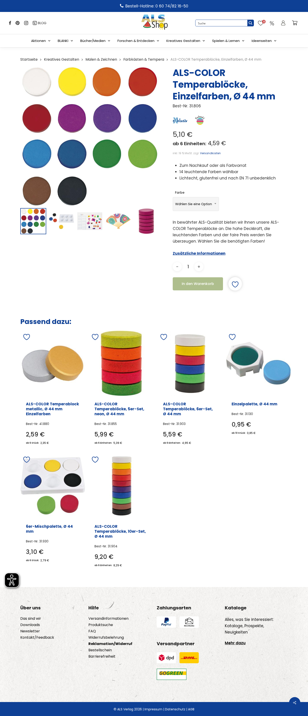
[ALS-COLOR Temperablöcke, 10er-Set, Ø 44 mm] (121, 485)
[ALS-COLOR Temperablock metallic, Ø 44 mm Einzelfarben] (52, 363)
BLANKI (63, 40)
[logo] (154, 23)
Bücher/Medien (93, 40)
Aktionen (38, 40)
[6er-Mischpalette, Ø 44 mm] (52, 485)
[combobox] (196, 204)
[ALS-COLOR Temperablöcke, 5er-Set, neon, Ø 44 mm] (121, 363)
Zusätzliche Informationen (199, 253)
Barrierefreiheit (101, 656)
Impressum (153, 709)
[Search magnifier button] (250, 23)
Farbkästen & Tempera (143, 59)
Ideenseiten (262, 40)
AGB (191, 709)
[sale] (272, 23)
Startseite (29, 59)
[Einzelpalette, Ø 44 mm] (258, 363)
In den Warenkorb (198, 283)
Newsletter (30, 631)
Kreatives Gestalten (183, 40)
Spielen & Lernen (226, 40)
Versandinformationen (108, 618)
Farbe (179, 192)
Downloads (30, 625)
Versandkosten (210, 153)
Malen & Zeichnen (101, 59)
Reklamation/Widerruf (110, 644)
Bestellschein (100, 650)
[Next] (152, 221)
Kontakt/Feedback (37, 637)
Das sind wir (30, 618)
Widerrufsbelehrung (106, 637)
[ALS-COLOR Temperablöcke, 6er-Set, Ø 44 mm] (189, 363)
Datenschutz (175, 709)
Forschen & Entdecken (135, 40)
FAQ (92, 631)
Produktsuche (100, 625)
